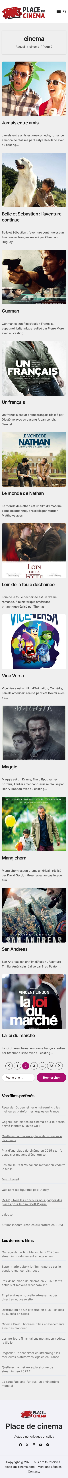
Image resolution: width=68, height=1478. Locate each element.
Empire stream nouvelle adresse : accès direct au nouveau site (30, 1297)
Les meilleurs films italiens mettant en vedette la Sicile (33, 1167)
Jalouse (7, 1214)
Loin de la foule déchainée (28, 584)
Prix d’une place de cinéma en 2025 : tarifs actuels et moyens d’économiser (32, 1152)
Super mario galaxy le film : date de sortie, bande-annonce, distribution (32, 1268)
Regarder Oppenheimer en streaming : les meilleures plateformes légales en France (31, 1109)
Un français (13, 402)
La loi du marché (18, 1035)
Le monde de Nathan (23, 493)
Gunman (10, 311)
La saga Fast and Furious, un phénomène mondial (30, 1383)
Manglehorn (14, 858)
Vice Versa (13, 675)
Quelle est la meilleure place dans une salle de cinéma (32, 1138)
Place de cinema (34, 1426)
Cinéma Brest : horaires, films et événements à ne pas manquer (33, 1326)
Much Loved (10, 1179)
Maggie (9, 767)
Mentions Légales (50, 1467)
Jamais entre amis (20, 122)
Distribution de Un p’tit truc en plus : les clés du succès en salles (33, 1312)
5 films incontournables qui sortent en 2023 (32, 1225)
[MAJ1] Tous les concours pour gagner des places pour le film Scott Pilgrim (32, 1202)
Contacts (34, 1471)
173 (50, 1066)
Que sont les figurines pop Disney (25, 1190)
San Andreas (15, 949)
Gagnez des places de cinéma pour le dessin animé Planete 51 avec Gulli (33, 1124)
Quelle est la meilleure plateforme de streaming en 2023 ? (27, 1369)
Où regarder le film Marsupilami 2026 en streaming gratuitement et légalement (30, 1254)
